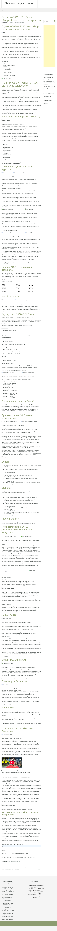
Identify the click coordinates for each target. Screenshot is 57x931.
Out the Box (30, 923)
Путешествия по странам (14, 861)
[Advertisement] (49, 46)
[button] (28, 10)
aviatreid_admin (20, 22)
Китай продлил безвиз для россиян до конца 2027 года (49, 88)
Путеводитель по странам (19, 3)
